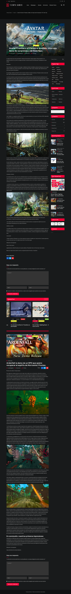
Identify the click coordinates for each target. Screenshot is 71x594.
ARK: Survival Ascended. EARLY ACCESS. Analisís (60, 154)
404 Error (60, 99)
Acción (53, 67)
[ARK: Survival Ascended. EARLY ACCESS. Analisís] (53, 151)
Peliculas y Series (53, 5)
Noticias (61, 75)
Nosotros (53, 102)
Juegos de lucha (55, 75)
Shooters (57, 79)
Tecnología (61, 81)
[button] (45, 299)
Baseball (53, 69)
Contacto (60, 94)
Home (28, 5)
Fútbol (53, 73)
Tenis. (53, 83)
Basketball (58, 69)
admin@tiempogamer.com (58, 232)
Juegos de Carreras (59, 73)
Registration (13, 1)
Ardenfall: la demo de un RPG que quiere (29, 325)
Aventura (58, 67)
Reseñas (39, 5)
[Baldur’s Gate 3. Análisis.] (53, 169)
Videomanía (54, 99)
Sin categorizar (54, 81)
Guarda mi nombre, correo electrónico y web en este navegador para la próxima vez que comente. (27, 290)
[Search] (61, 5)
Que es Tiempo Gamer (55, 95)
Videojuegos (33, 5)
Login (9, 1)
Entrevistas (45, 5)
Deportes (53, 71)
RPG (52, 79)
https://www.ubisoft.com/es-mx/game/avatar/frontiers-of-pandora (23, 250)
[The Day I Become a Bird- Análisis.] (53, 207)
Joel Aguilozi (20, 53)
